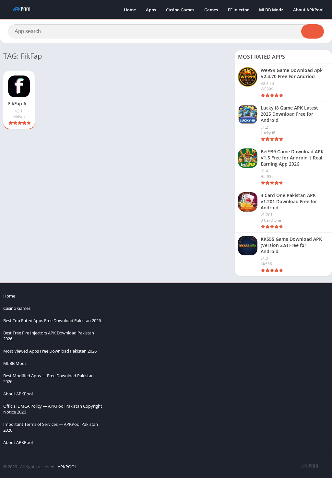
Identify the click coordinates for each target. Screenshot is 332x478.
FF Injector (238, 10)
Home (130, 10)
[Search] (312, 31)
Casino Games (180, 10)
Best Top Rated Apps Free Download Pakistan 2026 (52, 320)
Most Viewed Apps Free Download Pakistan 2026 (50, 351)
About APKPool (308, 10)
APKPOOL (67, 467)
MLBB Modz (271, 10)
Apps (151, 10)
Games (211, 10)
